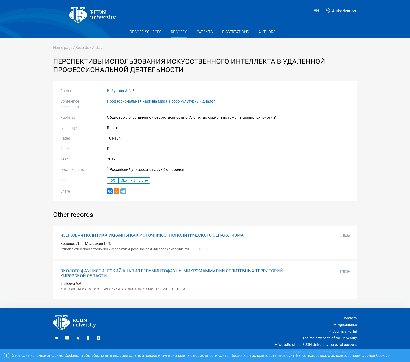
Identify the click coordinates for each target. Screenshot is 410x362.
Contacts (349, 318)
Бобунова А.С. (119, 91)
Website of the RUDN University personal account (317, 345)
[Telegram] (123, 191)
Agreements (347, 325)
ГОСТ (113, 181)
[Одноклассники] (116, 191)
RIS (132, 181)
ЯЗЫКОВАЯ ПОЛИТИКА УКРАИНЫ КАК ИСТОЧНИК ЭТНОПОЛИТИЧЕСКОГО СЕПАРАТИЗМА (152, 235)
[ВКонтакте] (110, 191)
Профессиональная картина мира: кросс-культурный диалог (161, 101)
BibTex (143, 181)
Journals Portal (345, 331)
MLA (123, 181)
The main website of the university (330, 338)
